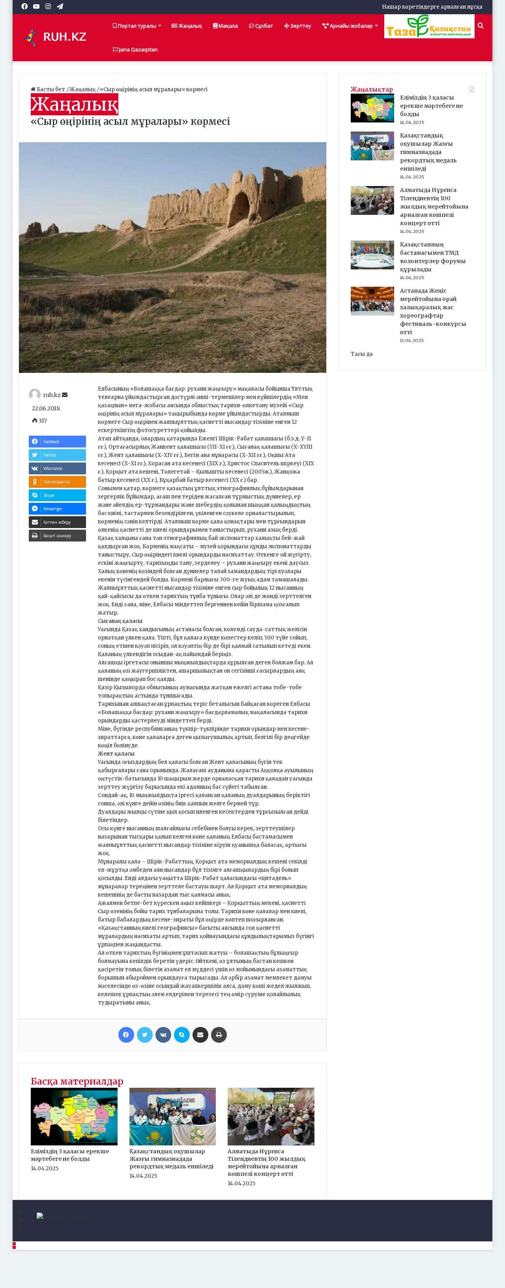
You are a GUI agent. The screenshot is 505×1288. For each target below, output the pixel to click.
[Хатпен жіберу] (200, 1035)
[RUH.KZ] (58, 37)
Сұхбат (263, 25)
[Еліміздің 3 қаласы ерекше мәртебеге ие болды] (74, 1143)
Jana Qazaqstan (138, 49)
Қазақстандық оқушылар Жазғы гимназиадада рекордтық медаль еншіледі (171, 1159)
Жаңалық (190, 25)
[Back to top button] (14, 1245)
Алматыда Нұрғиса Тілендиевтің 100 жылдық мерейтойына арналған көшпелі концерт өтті (266, 1162)
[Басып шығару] (219, 1035)
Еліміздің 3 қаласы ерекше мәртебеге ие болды (70, 1155)
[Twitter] (145, 1035)
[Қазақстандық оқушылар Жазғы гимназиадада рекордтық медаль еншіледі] (172, 1143)
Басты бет (51, 89)
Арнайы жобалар (351, 25)
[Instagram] (21, 1229)
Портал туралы (136, 25)
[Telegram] (21, 1237)
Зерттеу (300, 25)
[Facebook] (126, 1035)
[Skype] (182, 1035)
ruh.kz (52, 395)
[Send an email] (64, 395)
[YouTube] (21, 1220)
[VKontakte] (163, 1035)
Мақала (227, 25)
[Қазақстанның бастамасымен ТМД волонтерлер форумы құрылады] (372, 267)
